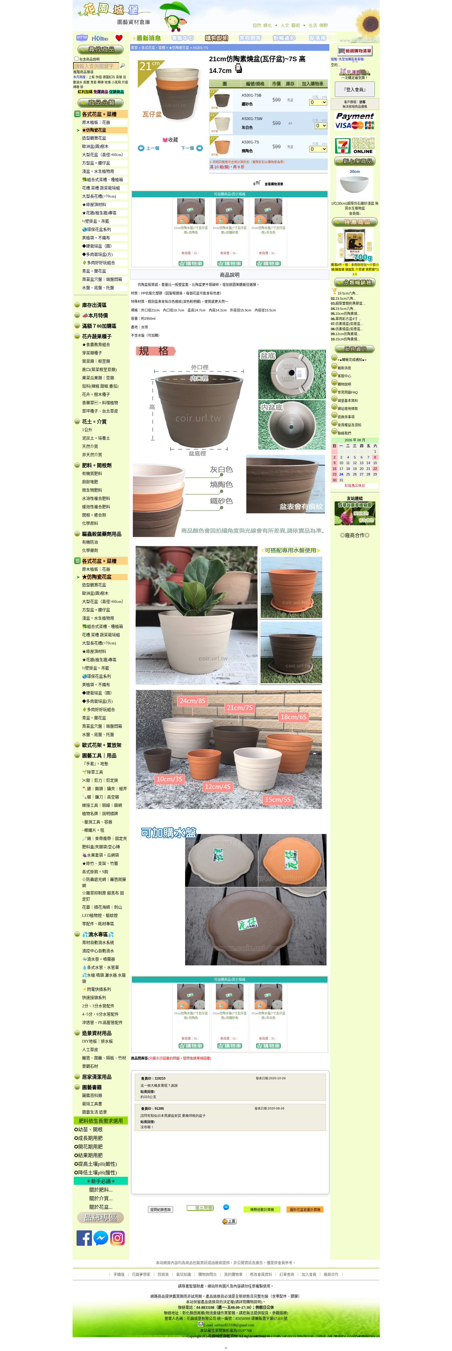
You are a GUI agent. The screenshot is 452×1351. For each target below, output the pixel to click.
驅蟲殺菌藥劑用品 (101, 534)
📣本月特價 (95, 315)
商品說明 (230, 275)
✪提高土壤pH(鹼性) (95, 1164)
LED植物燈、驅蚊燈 (100, 915)
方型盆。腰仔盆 (96, 163)
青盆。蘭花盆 (94, 271)
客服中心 (344, 376)
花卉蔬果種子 (97, 336)
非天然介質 (92, 454)
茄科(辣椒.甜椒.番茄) (100, 386)
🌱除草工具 (92, 772)
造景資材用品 (97, 1033)
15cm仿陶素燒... (347, 339)
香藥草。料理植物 (100, 402)
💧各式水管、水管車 (100, 967)
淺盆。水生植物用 (98, 171)
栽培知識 (183, 1275)
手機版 (119, 1275)
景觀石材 (90, 1066)
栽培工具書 (92, 1103)
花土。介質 (94, 421)
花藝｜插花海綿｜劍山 (102, 907)
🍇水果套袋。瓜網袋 (100, 855)
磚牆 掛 (78, 87)
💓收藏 (170, 139)
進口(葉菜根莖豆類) (99, 369)
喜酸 (119, 77)
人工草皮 (90, 1049)
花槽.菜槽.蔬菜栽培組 (101, 188)
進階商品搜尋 (85, 72)
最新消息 (344, 368)
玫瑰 (108, 82)
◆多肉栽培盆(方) (97, 254)
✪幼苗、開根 (88, 1129)
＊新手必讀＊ (101, 1181)
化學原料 (90, 523)
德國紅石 (109, 77)
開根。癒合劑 (94, 515)
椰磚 (100, 82)
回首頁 (163, 1275)
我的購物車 (233, 1275)
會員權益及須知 (349, 425)
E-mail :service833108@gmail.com (228, 1325)
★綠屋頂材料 (94, 204)
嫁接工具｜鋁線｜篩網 (102, 805)
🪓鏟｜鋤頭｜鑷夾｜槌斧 (104, 788)
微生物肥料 (92, 490)
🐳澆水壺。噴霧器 (98, 959)
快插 (99, 77)
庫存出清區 (94, 305)
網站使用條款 (348, 409)
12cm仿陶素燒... (347, 334)
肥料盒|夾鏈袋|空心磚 (101, 846)
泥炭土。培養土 (96, 438)
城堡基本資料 (348, 401)
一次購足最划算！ (354, 78)
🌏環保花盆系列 (96, 229)
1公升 (87, 429)
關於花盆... (101, 1207)
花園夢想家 (141, 1275)
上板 (92, 77)
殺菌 (86, 82)
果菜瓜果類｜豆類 (98, 377)
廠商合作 (331, 1275)
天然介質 (90, 446)
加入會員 (309, 1275)
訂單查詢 (287, 1275)
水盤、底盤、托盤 (98, 287)
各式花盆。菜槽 (99, 114)
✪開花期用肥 (88, 1146)
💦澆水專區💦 (98, 934)
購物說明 (344, 384)
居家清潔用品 (97, 1077)
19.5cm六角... (348, 293)
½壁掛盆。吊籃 (95, 221)
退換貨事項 (346, 417)
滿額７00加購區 (99, 326)
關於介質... (101, 1198)
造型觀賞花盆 (94, 138)
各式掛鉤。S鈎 (95, 871)
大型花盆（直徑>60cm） (103, 154)
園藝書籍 (92, 1087)
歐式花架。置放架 (101, 745)
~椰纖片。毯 (93, 830)
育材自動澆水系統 (98, 942)
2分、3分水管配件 (98, 1006)
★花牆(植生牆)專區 (99, 212)
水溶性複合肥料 (96, 498)
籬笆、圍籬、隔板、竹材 (104, 1058)
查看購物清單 (274, 184)
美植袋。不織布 (96, 237)
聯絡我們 (344, 433)
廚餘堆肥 (90, 481)
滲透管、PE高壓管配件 (102, 1022)
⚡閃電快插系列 (96, 989)
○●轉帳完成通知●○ (352, 360)
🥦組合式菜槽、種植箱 (102, 179)
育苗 (93, 82)
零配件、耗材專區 (98, 923)
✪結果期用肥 (88, 1155)
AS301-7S (200, 48)
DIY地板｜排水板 (97, 1041)
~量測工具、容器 (97, 822)
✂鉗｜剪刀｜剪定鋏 (100, 780)
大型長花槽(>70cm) (99, 196)
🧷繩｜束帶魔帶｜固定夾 (104, 838)
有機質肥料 (92, 473)
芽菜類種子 (92, 353)
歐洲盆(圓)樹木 (95, 146)
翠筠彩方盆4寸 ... (348, 319)
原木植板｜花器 (96, 122)
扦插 (125, 82)
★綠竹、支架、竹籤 (100, 863)
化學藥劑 (90, 550)
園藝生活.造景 (94, 1112)
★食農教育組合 (96, 344)
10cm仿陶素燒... (347, 313)
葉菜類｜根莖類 (96, 361)
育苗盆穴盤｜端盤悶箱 (102, 279)
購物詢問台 (207, 1275)
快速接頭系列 (94, 997)
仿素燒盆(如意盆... (349, 324)
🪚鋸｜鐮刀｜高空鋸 (100, 797)
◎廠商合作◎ (355, 535)
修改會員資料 (261, 1275)
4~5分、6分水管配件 (100, 1014)
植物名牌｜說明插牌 (100, 813)
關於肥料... (101, 1190)
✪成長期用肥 (88, 1138)
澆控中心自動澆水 (98, 950)
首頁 (134, 48)
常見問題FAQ (348, 392)
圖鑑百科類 (92, 1095)
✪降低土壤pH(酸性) (95, 1172)
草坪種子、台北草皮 (100, 411)
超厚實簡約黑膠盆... (350, 303)
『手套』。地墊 (95, 763)
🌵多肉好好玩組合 (98, 262)
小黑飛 (116, 82)
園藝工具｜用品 (99, 755)
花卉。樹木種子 (96, 394)
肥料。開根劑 (97, 465)
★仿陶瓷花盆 (94, 130)
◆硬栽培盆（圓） (98, 246)
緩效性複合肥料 (96, 506)
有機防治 (90, 542)
